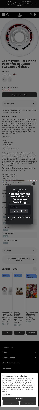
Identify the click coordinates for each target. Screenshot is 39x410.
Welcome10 (17, 211)
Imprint (4, 394)
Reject (11, 403)
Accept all (19, 398)
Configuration (28, 403)
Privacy (10, 394)
